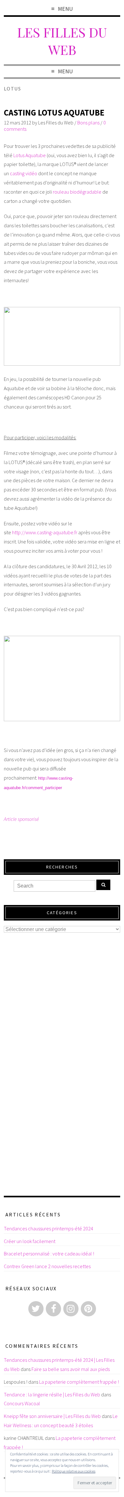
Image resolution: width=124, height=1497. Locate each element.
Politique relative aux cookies (73, 1471)
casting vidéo (23, 173)
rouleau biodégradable (77, 192)
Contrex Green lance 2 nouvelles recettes (47, 1266)
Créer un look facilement (29, 1241)
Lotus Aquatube (29, 155)
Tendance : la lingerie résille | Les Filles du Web (52, 1394)
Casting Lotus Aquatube (54, 112)
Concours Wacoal (22, 1403)
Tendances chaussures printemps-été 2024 (48, 1228)
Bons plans (88, 122)
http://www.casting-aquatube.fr (44, 532)
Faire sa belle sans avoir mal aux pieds (70, 1369)
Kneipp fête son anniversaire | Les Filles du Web (52, 1416)
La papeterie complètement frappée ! (79, 1382)
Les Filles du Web (62, 40)
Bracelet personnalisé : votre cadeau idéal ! (49, 1253)
